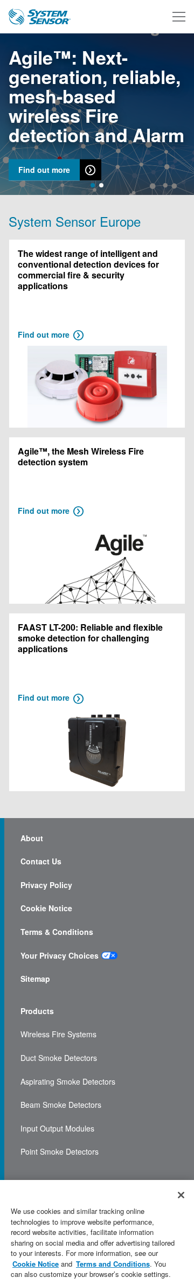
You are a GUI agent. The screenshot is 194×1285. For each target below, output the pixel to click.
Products (37, 1011)
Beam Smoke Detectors (60, 1105)
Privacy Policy (46, 885)
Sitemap (35, 979)
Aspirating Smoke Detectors (67, 1082)
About (31, 838)
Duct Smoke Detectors (58, 1058)
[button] (93, 185)
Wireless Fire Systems (58, 1034)
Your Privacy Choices (59, 956)
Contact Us (40, 861)
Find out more (44, 170)
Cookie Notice (46, 908)
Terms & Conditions (56, 932)
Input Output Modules (57, 1128)
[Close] (181, 1195)
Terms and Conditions (113, 1264)
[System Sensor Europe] (40, 17)
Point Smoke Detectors (59, 1152)
